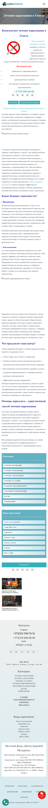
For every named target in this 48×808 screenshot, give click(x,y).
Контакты (24, 797)
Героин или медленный (24, 721)
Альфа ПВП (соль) (24, 724)
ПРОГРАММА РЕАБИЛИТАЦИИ (15, 491)
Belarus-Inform (24, 705)
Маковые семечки (24, 731)
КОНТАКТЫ (24, 702)
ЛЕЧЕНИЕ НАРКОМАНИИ (13, 470)
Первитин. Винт (24, 729)
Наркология (9, 786)
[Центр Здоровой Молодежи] (13, 4)
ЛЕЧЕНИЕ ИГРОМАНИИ (13, 465)
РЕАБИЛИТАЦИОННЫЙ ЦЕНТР (15, 486)
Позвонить (13, 102)
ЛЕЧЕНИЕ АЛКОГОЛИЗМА (14, 476)
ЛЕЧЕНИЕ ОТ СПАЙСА (12, 481)
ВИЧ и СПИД (24, 737)
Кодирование (27, 792)
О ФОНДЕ (24, 697)
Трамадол (24, 734)
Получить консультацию (29, 102)
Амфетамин (24, 726)
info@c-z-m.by (24, 644)
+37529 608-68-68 (24, 91)
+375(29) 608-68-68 (24, 637)
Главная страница (10, 108)
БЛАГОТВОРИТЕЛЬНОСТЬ (24, 700)
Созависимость (37, 786)
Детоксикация (12, 792)
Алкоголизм (22, 786)
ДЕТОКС (7, 496)
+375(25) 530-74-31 (24, 633)
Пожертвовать (24, 565)
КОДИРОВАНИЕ (10, 501)
